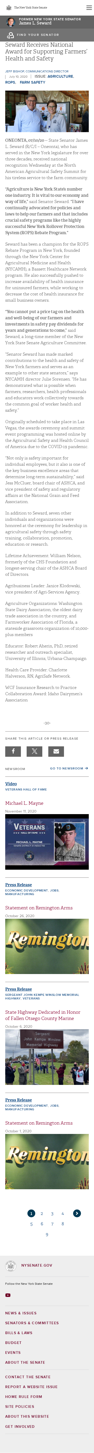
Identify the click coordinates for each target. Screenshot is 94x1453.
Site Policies (19, 1407)
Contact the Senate (28, 1377)
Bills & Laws (19, 1333)
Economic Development (26, 890)
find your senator (38, 35)
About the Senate (25, 1362)
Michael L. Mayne (24, 803)
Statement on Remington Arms (39, 908)
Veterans (31, 998)
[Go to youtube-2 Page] (8, 1295)
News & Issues (21, 1313)
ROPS (10, 82)
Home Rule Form (24, 1397)
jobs (54, 890)
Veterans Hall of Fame (26, 789)
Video (11, 784)
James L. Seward (35, 23)
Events (13, 1353)
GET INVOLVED (20, 1427)
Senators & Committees (32, 1323)
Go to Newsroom (66, 768)
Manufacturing (19, 894)
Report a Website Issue (31, 1387)
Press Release (18, 885)
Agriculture (60, 76)
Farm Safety (32, 82)
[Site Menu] (89, 8)
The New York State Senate (30, 7)
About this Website (27, 1416)
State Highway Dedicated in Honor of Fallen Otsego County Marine (42, 1015)
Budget (13, 1343)
